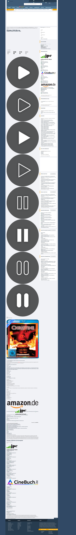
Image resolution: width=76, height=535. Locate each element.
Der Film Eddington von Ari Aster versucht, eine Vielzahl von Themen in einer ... (47, 240)
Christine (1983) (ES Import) (45, 121)
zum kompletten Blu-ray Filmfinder (45, 48)
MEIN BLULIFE (48, 7)
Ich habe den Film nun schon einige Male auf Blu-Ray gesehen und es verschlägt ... (48, 244)
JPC (21, 27)
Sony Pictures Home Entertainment (11, 364)
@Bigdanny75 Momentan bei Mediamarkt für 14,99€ (48, 261)
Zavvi (28, 27)
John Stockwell (32, 367)
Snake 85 (42, 152)
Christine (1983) (9, 458)
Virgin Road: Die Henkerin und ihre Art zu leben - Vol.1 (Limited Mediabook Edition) (48, 227)
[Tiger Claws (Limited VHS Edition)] (46, 212)
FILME (22, 7)
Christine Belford (17, 367)
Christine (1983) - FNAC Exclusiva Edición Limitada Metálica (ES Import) (48, 137)
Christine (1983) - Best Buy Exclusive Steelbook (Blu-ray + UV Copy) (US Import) (48, 123)
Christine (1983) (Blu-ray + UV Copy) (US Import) (47, 122)
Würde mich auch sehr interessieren (46, 264)
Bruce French (13, 367)
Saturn (23, 27)
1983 (9, 372)
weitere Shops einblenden (44, 82)
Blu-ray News (50, 531)
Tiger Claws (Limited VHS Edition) (45, 214)
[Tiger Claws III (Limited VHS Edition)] (46, 217)
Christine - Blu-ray (9, 486)
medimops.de (43, 90)
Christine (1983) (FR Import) (45, 126)
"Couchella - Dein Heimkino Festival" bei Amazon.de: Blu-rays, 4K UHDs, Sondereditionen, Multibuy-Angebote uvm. (48, 180)
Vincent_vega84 (43, 238)
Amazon (19, 27)
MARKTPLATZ (36, 7)
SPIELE (26, 7)
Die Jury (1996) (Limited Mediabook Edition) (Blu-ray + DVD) (48, 246)
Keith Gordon (36, 367)
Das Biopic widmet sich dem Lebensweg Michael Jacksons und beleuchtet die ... (47, 235)
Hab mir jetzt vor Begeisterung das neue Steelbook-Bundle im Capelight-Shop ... (48, 269)
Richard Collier (21, 368)
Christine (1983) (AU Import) (45, 127)
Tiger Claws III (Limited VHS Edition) (46, 219)
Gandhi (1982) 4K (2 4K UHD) (45, 241)
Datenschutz (29, 530)
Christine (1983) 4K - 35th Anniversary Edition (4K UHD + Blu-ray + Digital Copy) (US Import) (48, 132)
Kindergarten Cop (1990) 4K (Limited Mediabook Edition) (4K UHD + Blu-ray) (47, 275)
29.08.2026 (42, 213)
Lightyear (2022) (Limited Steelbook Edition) (47, 250)
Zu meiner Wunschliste (21, 360)
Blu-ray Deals (50, 532)
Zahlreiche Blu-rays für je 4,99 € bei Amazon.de (47, 188)
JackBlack (42, 276)
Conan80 (42, 153)
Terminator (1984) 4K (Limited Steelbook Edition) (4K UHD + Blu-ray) (48, 266)
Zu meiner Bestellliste (10, 360)
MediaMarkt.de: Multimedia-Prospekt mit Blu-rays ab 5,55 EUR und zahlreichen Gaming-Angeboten (48, 206)
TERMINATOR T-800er (44, 251)
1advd (42, 68)
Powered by (33, 422)
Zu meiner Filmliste (9, 358)
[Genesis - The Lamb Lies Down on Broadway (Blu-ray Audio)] (48, 220)
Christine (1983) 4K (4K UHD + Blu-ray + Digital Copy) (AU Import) (48, 142)
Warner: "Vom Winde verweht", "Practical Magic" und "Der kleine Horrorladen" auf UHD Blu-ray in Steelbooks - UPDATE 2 (24, 9)
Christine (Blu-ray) (9, 454)
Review (8, 432)
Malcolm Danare (13, 368)
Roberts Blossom (34, 368)
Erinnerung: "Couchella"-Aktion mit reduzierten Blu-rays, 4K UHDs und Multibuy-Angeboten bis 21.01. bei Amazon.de (48, 177)
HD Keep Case (9, 376)
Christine (8, 490)
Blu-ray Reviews (51, 533)
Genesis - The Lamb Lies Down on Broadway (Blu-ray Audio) (48, 223)
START (9, 7)
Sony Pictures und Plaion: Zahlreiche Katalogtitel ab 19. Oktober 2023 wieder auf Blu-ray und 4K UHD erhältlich (48, 183)
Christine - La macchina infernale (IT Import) (47, 120)
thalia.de (42, 79)
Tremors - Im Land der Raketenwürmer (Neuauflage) (48, 262)
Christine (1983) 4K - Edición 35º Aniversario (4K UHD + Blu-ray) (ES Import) (47, 136)
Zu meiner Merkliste (15, 358)
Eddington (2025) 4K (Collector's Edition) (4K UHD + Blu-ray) (48, 237)
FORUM (31, 7)
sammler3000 (43, 242)
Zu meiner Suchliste (15, 360)
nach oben (55, 518)
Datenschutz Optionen (30, 531)
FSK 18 (42, 7)
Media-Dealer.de (31, 27)
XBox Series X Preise (11, 530)
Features (8, 431)
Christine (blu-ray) (9, 466)
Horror (7, 374)
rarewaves (42, 64)
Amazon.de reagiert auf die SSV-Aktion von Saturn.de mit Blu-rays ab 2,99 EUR (48, 204)
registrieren (43, 101)
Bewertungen (9, 433)
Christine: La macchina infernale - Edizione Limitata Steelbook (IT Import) (48, 130)
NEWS (13, 7)
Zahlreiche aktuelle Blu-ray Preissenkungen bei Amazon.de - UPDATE (47, 186)
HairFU (42, 233)
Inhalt (7, 430)
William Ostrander (14, 369)
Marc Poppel (17, 368)
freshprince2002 (43, 247)
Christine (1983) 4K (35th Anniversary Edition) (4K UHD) (48, 113)
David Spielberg (22, 367)
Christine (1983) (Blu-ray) (10, 450)
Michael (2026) (43, 232)
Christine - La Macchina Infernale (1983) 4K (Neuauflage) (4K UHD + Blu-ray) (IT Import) (47, 144)
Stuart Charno (10, 369)
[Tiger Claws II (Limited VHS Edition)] (46, 215)
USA (7, 372)
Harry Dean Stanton (27, 367)
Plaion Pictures (9, 366)
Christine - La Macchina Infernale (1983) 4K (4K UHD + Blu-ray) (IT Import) (48, 140)
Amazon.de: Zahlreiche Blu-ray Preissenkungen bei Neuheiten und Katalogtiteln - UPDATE (48, 201)
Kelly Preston (8, 368)
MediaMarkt (25, 27)
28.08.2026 (42, 221)
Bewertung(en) (43, 27)
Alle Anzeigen (53, 210)
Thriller (10, 374)
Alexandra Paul (9, 367)
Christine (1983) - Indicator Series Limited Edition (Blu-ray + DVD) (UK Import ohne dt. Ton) (47, 125)
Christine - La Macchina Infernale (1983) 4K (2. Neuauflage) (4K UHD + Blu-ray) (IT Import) (47, 145)
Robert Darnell (25, 368)
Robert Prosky (29, 368)
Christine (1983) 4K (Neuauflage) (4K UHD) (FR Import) (47, 139)
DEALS (18, 7)
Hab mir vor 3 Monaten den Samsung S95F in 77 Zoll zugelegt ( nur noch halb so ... (48, 274)
